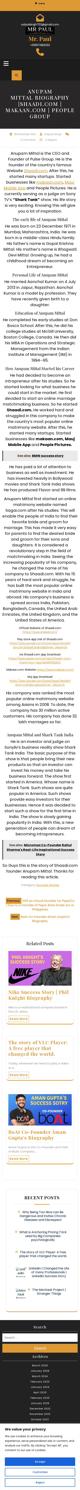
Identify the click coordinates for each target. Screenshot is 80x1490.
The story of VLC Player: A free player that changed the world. (38, 1048)
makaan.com (49, 182)
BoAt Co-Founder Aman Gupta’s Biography (37, 1135)
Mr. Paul (40, 39)
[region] (40, 1457)
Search (40, 1348)
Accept (40, 1462)
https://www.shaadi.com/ (40, 632)
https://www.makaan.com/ (55, 670)
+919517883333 (40, 45)
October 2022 (40, 1419)
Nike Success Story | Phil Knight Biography (38, 995)
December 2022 (40, 1408)
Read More (19, 1019)
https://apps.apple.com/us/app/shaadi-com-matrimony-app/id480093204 (40, 660)
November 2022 (40, 1414)
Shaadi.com (35, 170)
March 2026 (40, 1365)
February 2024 (40, 1381)
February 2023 (40, 1397)
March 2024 (40, 1376)
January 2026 (40, 1370)
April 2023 (40, 1392)
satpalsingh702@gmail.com (40, 24)
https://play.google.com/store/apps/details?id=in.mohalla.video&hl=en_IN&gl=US (40, 683)
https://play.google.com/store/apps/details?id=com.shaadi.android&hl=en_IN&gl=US (40, 645)
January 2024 (40, 1387)
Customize (40, 1472)
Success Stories (47, 885)
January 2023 (40, 1403)
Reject (40, 1482)
